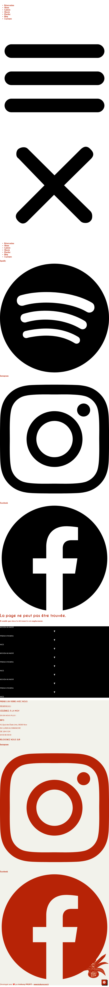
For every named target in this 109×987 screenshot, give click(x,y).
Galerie (7, 10)
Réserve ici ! (5, 706)
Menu (6, 7)
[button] (54, 131)
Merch (7, 12)
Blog (6, 16)
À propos (8, 19)
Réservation (9, 5)
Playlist (7, 14)
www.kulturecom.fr (41, 984)
